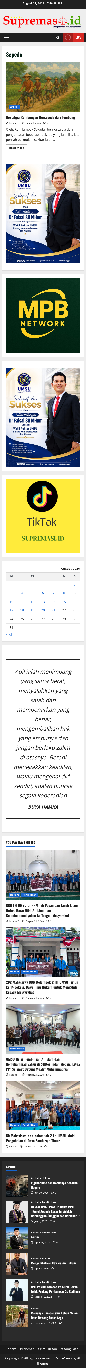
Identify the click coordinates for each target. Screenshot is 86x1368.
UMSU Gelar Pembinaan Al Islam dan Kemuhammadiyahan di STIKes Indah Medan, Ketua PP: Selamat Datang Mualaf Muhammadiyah (43, 1064)
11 (22, 602)
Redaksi (13, 1146)
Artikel (14, 106)
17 (11, 610)
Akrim (17, 1238)
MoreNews (64, 1358)
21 (53, 610)
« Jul (9, 634)
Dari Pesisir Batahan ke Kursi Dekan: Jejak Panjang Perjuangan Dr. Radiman (17, 1290)
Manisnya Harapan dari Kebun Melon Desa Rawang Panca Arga (17, 1316)
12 (32, 602)
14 (53, 602)
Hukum (14, 894)
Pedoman (27, 1349)
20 (43, 610)
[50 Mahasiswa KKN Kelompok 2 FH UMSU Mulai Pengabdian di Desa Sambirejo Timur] (43, 1105)
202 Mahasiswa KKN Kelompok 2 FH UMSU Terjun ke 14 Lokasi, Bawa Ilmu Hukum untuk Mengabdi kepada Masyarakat (42, 987)
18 (22, 610)
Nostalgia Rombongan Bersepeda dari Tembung (43, 87)
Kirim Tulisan (47, 1349)
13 (43, 602)
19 (32, 610)
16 (74, 602)
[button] (6, 37)
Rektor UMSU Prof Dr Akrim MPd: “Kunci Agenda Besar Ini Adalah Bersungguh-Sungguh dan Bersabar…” (17, 1212)
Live (78, 37)
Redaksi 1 (14, 123)
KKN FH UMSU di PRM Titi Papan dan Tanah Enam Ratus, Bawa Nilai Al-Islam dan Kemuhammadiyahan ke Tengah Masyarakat (42, 910)
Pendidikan (30, 894)
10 (11, 602)
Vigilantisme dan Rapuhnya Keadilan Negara (17, 1186)
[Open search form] (57, 37)
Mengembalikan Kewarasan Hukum (17, 1264)
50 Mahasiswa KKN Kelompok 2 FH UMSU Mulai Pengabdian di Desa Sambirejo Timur (40, 1138)
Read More (18, 148)
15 (64, 602)
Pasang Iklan (69, 1349)
